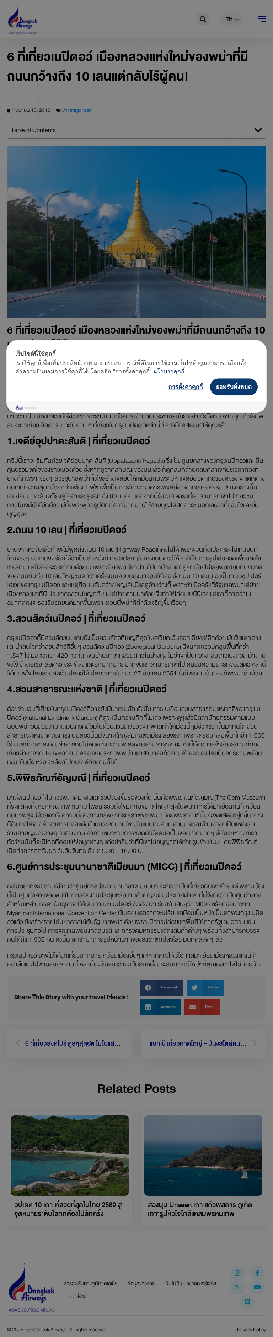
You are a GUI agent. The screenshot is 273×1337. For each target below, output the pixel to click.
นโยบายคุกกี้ (168, 371)
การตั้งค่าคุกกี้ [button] (185, 386)
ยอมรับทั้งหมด (234, 386)
